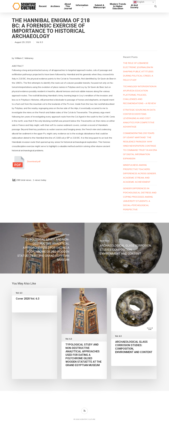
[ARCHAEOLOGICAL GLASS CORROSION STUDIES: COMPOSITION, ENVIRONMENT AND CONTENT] (126, 248)
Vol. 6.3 (39, 42)
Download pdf (34, 161)
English (140, 2)
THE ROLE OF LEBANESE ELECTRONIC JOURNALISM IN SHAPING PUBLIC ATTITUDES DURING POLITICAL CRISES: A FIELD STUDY (138, 71)
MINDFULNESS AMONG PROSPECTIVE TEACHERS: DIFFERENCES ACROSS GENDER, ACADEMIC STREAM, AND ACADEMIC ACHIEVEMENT (139, 173)
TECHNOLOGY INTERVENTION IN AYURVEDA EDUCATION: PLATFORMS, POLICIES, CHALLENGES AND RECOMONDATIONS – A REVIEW (139, 95)
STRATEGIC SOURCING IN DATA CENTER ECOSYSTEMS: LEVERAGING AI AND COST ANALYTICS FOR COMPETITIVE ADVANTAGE (139, 118)
